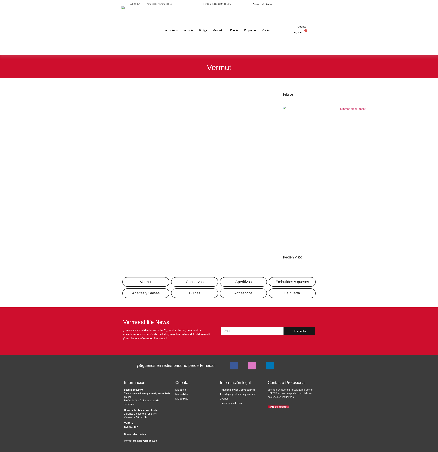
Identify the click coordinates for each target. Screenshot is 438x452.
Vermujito (218, 30)
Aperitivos (243, 282)
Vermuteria (171, 30)
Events (234, 30)
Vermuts (188, 30)
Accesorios (243, 293)
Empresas (250, 30)
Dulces (194, 293)
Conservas (195, 282)
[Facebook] (234, 365)
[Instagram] (252, 365)
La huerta (292, 293)
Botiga (203, 30)
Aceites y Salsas (146, 293)
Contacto (267, 30)
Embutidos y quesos (292, 282)
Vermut (146, 282)
